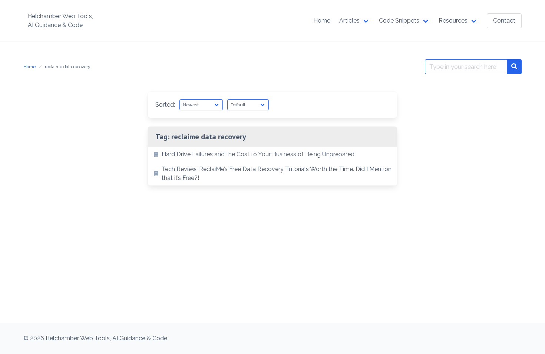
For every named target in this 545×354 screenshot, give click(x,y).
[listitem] (272, 154)
